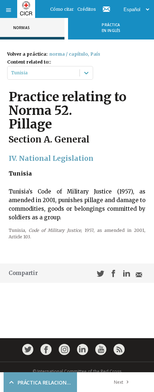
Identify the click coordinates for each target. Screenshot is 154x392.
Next (118, 382)
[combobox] (11, 73)
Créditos (86, 9)
